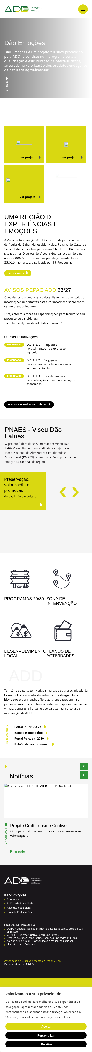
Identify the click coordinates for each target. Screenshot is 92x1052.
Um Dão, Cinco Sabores (21, 944)
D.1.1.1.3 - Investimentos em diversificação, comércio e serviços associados (51, 380)
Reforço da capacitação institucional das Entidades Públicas (42, 937)
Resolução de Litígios (19, 907)
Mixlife (30, 964)
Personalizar (46, 1035)
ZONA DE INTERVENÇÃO (61, 601)
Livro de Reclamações (19, 912)
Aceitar (46, 1026)
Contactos (13, 899)
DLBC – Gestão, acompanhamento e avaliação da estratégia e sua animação (45, 930)
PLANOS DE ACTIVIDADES (60, 653)
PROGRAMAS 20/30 (24, 598)
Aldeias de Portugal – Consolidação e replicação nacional (40, 940)
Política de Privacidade (20, 903)
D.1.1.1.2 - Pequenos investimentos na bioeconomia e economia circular (49, 364)
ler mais (19, 851)
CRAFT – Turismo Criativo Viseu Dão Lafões (33, 934)
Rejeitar (46, 1044)
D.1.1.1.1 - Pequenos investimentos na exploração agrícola (46, 348)
